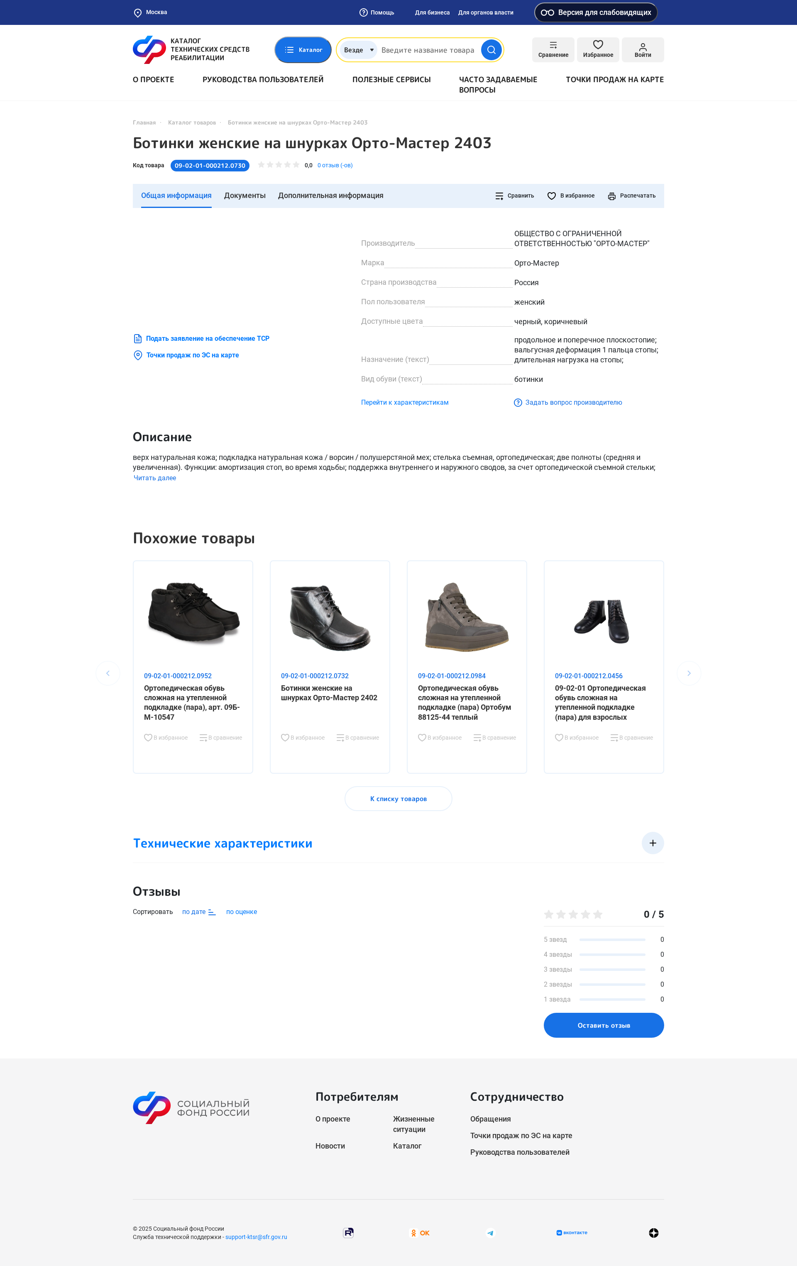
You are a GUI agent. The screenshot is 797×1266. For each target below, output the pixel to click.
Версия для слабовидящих (604, 12)
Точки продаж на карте (615, 79)
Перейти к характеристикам (405, 402)
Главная (144, 122)
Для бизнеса (432, 12)
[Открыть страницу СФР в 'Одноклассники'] (419, 1232)
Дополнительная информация (331, 195)
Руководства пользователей (263, 79)
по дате (194, 912)
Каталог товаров (192, 122)
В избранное (577, 195)
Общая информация (176, 195)
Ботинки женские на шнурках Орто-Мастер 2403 (312, 143)
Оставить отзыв (604, 1025)
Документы (245, 195)
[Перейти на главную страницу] (191, 50)
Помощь (382, 12)
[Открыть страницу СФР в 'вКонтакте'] (572, 1233)
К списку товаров (398, 798)
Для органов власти (485, 12)
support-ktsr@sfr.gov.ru (256, 1237)
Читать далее (155, 478)
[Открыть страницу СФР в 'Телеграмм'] (490, 1232)
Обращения (490, 1118)
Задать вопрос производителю (574, 402)
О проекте (153, 79)
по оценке (241, 912)
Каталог (407, 1145)
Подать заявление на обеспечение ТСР (207, 338)
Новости (330, 1145)
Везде (353, 49)
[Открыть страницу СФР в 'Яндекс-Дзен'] (653, 1232)
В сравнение (224, 737)
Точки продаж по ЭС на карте (193, 355)
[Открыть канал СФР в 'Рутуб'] (348, 1232)
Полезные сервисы (391, 79)
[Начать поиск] (491, 49)
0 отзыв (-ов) (335, 165)
